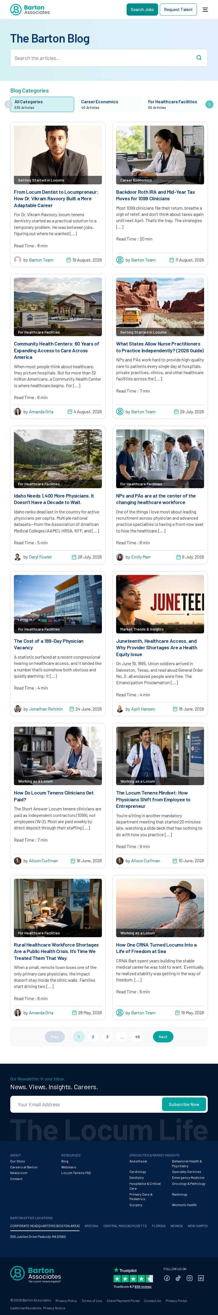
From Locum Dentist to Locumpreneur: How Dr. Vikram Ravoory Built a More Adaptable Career (56, 198)
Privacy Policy (66, 1301)
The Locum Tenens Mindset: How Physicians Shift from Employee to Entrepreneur (153, 799)
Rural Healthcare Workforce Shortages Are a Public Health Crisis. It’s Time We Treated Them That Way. (56, 951)
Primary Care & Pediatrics (140, 1196)
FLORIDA (158, 1226)
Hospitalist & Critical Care (145, 1185)
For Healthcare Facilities (39, 332)
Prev (55, 1036)
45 (137, 1036)
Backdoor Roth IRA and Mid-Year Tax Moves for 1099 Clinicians (155, 195)
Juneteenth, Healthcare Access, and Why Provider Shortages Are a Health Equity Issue (156, 647)
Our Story (17, 1161)
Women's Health (184, 1205)
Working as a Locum (35, 781)
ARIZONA (91, 1226)
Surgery (135, 1205)
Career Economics (136, 180)
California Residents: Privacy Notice (37, 1308)
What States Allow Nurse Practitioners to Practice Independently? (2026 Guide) (160, 346)
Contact (16, 1179)
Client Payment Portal (123, 1301)
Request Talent (178, 9)
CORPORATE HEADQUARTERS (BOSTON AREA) (44, 1226)
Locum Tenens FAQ (76, 1173)
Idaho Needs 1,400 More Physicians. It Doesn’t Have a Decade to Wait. (54, 498)
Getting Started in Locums (41, 180)
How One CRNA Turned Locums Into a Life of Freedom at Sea (156, 947)
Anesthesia (138, 1161)
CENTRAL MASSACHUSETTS (125, 1226)
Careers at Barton (23, 1167)
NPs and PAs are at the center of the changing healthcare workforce (156, 498)
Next (163, 1036)
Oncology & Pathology (189, 1183)
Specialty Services (186, 1171)
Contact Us (152, 1301)
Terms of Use (91, 1301)
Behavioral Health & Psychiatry (187, 1163)
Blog (64, 1161)
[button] (8, 104)
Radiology (179, 1194)
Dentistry (136, 1177)
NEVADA (177, 1226)
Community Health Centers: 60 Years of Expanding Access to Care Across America (56, 350)
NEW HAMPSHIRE (201, 1226)
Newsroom (19, 1173)
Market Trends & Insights (142, 629)
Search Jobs (142, 9)
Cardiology (137, 1171)
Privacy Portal (176, 1301)
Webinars (68, 1167)
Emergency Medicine (188, 1177)
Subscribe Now (184, 1104)
